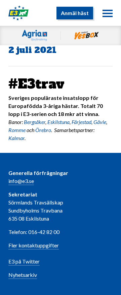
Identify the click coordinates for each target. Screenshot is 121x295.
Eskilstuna (58, 122)
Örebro (43, 130)
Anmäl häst (75, 13)
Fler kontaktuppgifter (33, 245)
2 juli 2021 (32, 50)
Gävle (99, 122)
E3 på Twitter (24, 261)
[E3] (18, 12)
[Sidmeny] (107, 13)
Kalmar (16, 138)
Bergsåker (34, 122)
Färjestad (81, 122)
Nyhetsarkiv (22, 275)
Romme (17, 130)
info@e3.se (21, 181)
